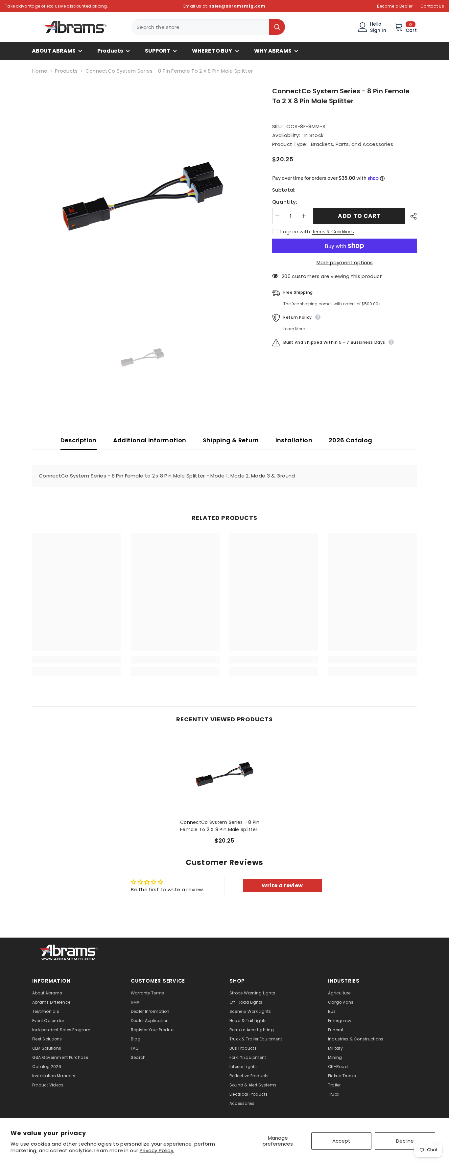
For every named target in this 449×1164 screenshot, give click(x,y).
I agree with (295, 231)
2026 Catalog (350, 440)
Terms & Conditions (333, 231)
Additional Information (149, 440)
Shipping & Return (231, 440)
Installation (293, 440)
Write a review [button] (282, 885)
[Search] (208, 27)
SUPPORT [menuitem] (157, 51)
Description (78, 440)
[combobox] (200, 27)
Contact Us (432, 6)
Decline (405, 1140)
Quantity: (284, 201)
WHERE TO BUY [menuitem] (212, 51)
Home (39, 70)
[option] (142, 196)
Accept (341, 1140)
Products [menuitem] (110, 51)
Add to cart (359, 216)
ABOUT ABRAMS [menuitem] (54, 51)
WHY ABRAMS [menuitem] (273, 51)
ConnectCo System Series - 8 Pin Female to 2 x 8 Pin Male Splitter (220, 826)
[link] (76, 659)
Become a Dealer (395, 6)
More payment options (345, 262)
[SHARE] (411, 216)
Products (66, 70)
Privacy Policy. (157, 1150)
